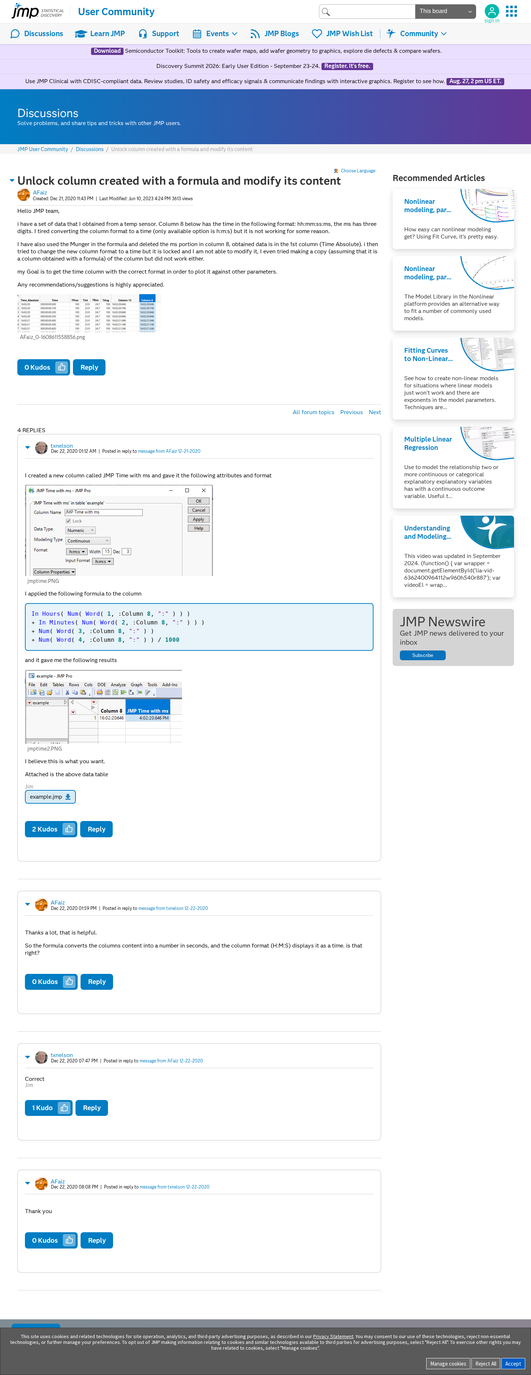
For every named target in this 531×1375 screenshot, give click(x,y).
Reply (89, 367)
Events (217, 33)
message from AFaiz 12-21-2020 (169, 451)
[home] (38, 11)
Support (165, 33)
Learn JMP (107, 33)
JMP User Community (42, 149)
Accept (513, 1363)
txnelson (62, 445)
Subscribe (422, 655)
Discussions (43, 33)
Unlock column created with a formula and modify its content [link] (182, 149)
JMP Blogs (281, 33)
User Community (116, 11)
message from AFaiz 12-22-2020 (171, 1061)
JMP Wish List (349, 33)
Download (107, 51)
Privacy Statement (333, 1336)
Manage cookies (448, 1363)
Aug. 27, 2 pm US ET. (475, 81)
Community (419, 33)
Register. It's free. (347, 66)
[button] (12, 180)
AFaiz (40, 192)
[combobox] (367, 11)
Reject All (485, 1363)
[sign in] (492, 11)
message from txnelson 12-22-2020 (173, 908)
